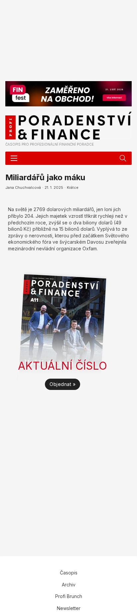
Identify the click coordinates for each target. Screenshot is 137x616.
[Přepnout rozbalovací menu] (123, 158)
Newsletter (68, 608)
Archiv (68, 584)
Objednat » (62, 384)
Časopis (68, 572)
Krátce (72, 187)
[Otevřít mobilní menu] (14, 158)
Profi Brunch (68, 596)
